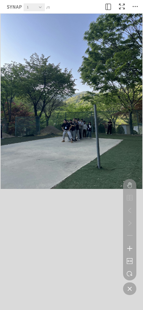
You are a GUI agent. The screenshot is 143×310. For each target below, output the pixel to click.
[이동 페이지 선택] (42, 9)
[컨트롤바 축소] (129, 288)
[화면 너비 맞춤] (129, 261)
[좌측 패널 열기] (108, 6)
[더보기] (135, 6)
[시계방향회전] (129, 273)
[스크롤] (129, 185)
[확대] (129, 248)
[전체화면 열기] (121, 6)
